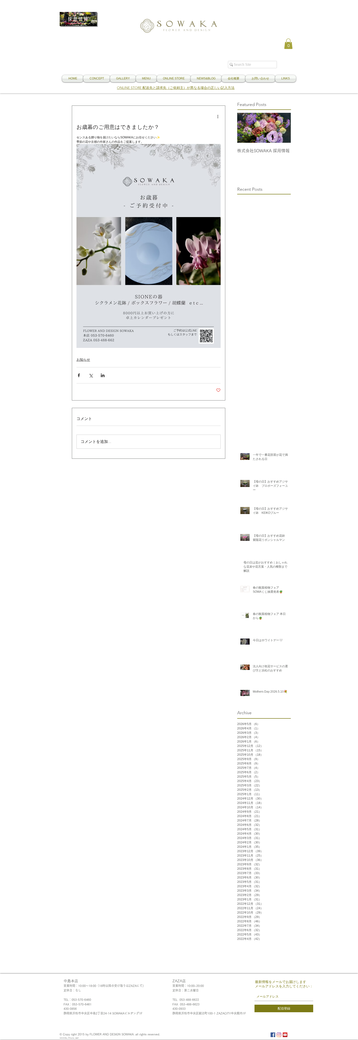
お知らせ (83, 360)
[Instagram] (279, 1034)
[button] (288, 43)
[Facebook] (273, 1034)
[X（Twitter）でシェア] (90, 375)
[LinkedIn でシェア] (102, 375)
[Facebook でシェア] (78, 375)
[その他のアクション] (218, 116)
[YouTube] (285, 1034)
